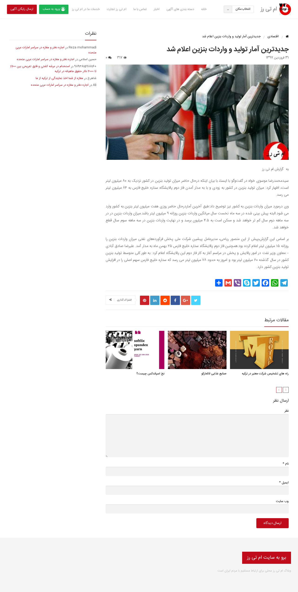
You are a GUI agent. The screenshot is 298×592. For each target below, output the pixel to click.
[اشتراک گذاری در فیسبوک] (175, 300)
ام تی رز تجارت (116, 9)
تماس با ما (140, 9)
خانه (204, 9)
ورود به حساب (51, 9)
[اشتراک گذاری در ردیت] (165, 300)
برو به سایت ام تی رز (266, 557)
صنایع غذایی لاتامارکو (214, 373)
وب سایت (282, 501)
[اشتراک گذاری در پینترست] (144, 300)
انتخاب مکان (242, 9)
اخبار (156, 9)
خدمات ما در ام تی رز (86, 9)
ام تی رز (269, 9)
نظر (286, 411)
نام (286, 464)
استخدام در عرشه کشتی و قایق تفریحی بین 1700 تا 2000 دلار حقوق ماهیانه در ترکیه (53, 69)
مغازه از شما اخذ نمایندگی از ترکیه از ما (59, 78)
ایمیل (284, 483)
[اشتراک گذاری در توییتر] (195, 300)
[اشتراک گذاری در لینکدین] (154, 300)
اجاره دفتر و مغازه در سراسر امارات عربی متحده (56, 50)
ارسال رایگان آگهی (21, 9)
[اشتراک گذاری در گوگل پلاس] (185, 300)
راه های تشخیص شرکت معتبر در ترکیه (265, 373)
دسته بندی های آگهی (180, 9)
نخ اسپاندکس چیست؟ (150, 373)
